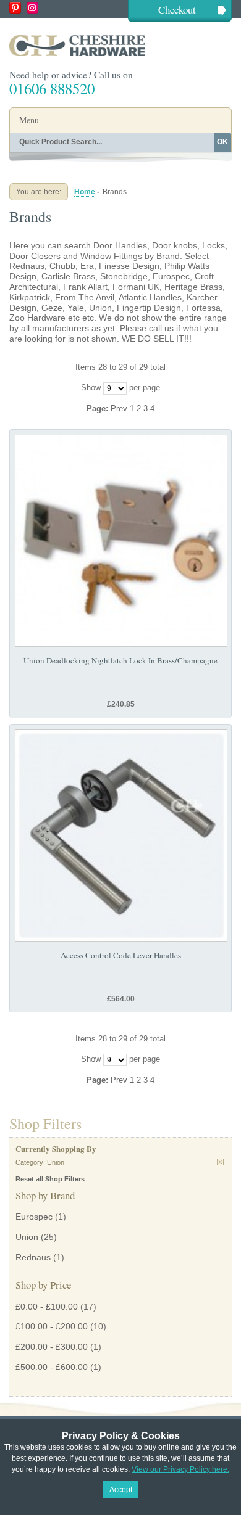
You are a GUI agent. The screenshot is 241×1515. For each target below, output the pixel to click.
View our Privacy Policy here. (180, 1469)
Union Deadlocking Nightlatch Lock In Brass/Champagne (120, 660)
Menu (29, 120)
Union (26, 1237)
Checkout (177, 9)
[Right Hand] (121, 835)
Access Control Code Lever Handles (121, 955)
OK (222, 142)
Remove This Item (220, 1162)
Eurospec (34, 1216)
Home (84, 191)
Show (91, 387)
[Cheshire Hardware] (120, 45)
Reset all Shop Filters (50, 1179)
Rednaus (33, 1257)
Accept (120, 1489)
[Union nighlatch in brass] (121, 541)
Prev (120, 408)
